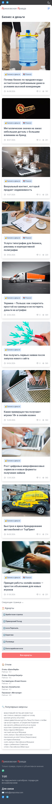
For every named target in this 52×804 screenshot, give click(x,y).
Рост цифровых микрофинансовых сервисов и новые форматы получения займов (24, 469)
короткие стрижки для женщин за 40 (18, 727)
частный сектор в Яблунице (15, 732)
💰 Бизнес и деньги (12, 74)
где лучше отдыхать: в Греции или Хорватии (21, 723)
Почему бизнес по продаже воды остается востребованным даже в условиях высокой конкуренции (24, 83)
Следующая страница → (13, 602)
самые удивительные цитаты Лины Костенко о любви (25, 720)
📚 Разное (27, 74)
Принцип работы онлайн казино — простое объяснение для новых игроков (23, 586)
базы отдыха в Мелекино (14, 730)
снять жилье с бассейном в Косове (18, 735)
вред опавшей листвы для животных (18, 713)
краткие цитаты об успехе (14, 718)
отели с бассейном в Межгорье (16, 747)
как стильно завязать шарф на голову (19, 715)
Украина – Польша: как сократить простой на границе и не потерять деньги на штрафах (23, 307)
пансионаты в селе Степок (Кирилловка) (20, 737)
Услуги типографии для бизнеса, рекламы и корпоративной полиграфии (23, 246)
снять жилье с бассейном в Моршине (19, 742)
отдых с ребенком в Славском (16, 744)
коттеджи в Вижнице (12, 740)
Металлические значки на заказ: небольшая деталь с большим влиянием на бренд (23, 132)
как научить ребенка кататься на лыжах (20, 725)
